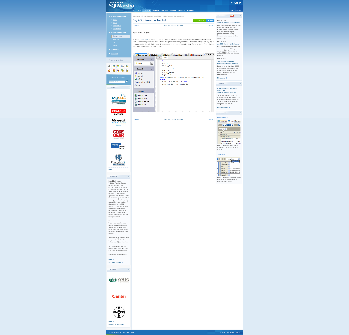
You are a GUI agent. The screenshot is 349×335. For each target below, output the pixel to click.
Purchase (164, 10)
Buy (211, 21)
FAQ (114, 42)
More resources (222, 107)
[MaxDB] (126, 72)
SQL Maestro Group (139, 16)
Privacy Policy (235, 332)
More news (221, 78)
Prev (137, 25)
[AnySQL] (109, 67)
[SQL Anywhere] (118, 72)
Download (155, 10)
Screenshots (117, 26)
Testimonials (117, 29)
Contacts (190, 10)
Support (173, 10)
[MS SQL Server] (118, 67)
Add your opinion (115, 262)
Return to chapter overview (173, 25)
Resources (181, 10)
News (139, 10)
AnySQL (157, 16)
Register (237, 10)
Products (147, 10)
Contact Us (224, 332)
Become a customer (116, 324)
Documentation (118, 36)
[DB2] (122, 72)
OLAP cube (144, 39)
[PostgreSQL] (122, 67)
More (110, 169)
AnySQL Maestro (167, 16)
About (115, 20)
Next (210, 25)
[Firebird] (109, 72)
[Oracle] (113, 72)
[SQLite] (126, 67)
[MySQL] (113, 67)
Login (231, 10)
